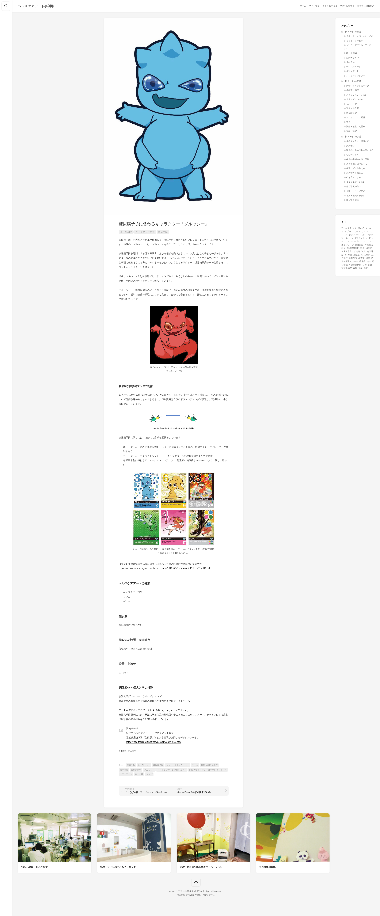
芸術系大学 (136, 770)
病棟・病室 (351, 131)
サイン (365, 231)
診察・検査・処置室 (355, 126)
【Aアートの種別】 (353, 31)
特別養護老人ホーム (357, 260)
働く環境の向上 (353, 186)
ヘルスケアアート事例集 (36, 6)
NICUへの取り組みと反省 (34, 867)
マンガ (149, 774)
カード (357, 231)
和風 (363, 251)
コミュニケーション (355, 182)
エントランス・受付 (355, 117)
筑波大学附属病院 (209, 765)
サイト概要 (314, 6)
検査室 (361, 258)
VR (342, 228)
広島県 (367, 255)
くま (355, 228)
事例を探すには (329, 6)
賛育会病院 (346, 268)
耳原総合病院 (355, 265)
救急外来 (353, 258)
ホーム (303, 6)
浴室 (368, 258)
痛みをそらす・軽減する (357, 141)
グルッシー (149, 770)
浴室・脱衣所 (352, 108)
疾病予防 (163, 231)
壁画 (350, 255)
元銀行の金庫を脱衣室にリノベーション (201, 867)
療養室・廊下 (352, 90)
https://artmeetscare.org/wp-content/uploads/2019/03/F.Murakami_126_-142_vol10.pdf (164, 568)
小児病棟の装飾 (267, 867)
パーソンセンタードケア (357, 240)
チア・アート (126, 774)
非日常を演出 (352, 200)
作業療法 (369, 245)
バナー (348, 238)
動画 (362, 248)
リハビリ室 (351, 104)
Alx (213, 895)
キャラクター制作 (145, 231)
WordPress (194, 895)
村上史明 (139, 774)
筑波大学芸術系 (153, 714)
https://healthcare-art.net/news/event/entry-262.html (153, 742)
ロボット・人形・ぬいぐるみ (359, 36)
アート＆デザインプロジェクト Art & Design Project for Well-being (153, 710)
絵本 (369, 261)
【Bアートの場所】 (353, 81)
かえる (348, 228)
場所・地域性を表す (355, 195)
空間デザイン (352, 57)
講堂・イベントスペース (357, 86)
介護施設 (359, 245)
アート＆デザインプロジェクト (171, 770)
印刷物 (369, 248)
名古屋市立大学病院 (350, 251)
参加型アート (352, 71)
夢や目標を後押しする (356, 164)
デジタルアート (353, 66)
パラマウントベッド (361, 238)
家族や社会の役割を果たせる (359, 150)
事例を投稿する (347, 6)
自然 (364, 265)
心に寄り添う (352, 154)
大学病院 (124, 770)
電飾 (355, 268)
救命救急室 (351, 113)
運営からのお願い (365, 6)
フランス (367, 241)
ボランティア (347, 245)
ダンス (352, 234)
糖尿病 (362, 261)
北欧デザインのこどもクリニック (118, 867)
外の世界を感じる (354, 173)
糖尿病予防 (158, 765)
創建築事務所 (353, 248)
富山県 (356, 255)
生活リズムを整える (355, 168)
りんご (361, 228)
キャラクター (144, 765)
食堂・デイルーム (354, 99)
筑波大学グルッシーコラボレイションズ (208, 770)
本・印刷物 (126, 231)
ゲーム (195, 765)
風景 (366, 268)
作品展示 (350, 62)
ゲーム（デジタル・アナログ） (357, 47)
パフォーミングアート (356, 76)
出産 (343, 248)
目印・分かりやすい (355, 191)
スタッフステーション (356, 95)
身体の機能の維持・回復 (357, 159)
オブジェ (349, 231)
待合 (348, 122)
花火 (370, 265)
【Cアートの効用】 (353, 136)
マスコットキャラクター (177, 765)
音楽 (360, 268)
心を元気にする (353, 177)
